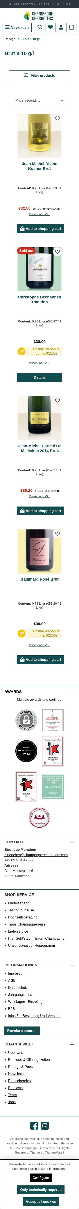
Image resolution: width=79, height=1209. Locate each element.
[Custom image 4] (26, 786)
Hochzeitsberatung (23, 917)
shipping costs (53, 1138)
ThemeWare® (54, 1152)
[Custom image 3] (53, 751)
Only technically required (41, 1190)
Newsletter (16, 1074)
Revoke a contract (22, 1031)
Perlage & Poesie (22, 1067)
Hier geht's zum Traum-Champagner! (37, 938)
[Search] (40, 27)
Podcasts (15, 1088)
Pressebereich (19, 1081)
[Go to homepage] (39, 16)
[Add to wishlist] (57, 118)
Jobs (12, 1102)
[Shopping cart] (71, 27)
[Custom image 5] (53, 787)
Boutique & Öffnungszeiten (29, 1060)
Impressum (16, 973)
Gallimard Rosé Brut (39, 579)
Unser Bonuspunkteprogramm (31, 945)
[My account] (61, 27)
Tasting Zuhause (21, 910)
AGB (12, 980)
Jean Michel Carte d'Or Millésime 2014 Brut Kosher (39, 448)
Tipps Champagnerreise (27, 924)
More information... (54, 1168)
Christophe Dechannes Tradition (39, 299)
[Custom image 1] (53, 720)
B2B (11, 1009)
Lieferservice (18, 931)
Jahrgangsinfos (20, 995)
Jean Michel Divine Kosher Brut (39, 166)
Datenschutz (18, 987)
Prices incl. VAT (39, 214)
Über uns (15, 1052)
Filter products (42, 75)
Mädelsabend (18, 903)
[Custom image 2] (26, 751)
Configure (40, 1178)
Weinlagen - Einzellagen (27, 1002)
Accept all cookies (41, 1201)
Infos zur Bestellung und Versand (34, 1016)
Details (39, 377)
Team (12, 1095)
